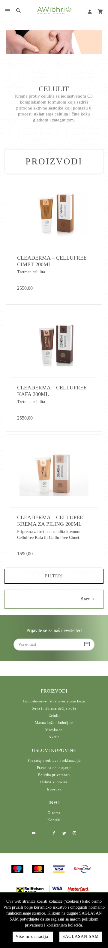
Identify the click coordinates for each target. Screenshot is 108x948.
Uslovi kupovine (54, 782)
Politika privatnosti (54, 775)
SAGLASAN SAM (80, 936)
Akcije (54, 737)
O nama (54, 813)
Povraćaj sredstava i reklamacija (54, 761)
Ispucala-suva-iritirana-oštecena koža (54, 701)
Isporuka (54, 789)
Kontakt (54, 820)
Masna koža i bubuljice (54, 723)
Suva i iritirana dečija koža (54, 708)
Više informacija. (33, 936)
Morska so (54, 730)
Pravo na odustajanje (54, 768)
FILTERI (54, 576)
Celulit (54, 715)
